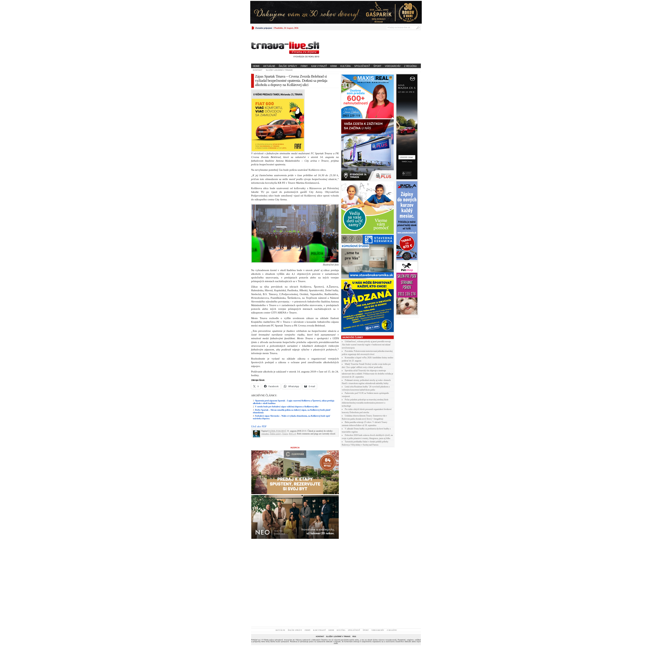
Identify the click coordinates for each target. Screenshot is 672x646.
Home (256, 66)
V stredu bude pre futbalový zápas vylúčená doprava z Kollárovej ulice (286, 345)
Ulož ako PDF (259, 365)
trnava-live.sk (289, 579)
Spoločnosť (362, 66)
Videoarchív (393, 66)
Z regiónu (410, 66)
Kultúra (345, 66)
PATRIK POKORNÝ (277, 370)
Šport (377, 66)
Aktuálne (269, 66)
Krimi (333, 66)
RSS (354, 575)
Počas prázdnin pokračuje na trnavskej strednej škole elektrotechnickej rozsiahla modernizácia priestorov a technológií (365, 402)
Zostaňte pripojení (263, 27)
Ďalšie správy (288, 66)
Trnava (285, 373)
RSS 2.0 (292, 373)
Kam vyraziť (319, 66)
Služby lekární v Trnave (279, 70)
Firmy (304, 66)
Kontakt (257, 70)
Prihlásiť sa (255, 579)
